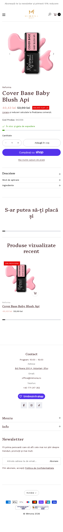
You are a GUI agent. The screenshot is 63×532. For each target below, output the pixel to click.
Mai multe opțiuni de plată (31, 160)
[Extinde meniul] (3, 14)
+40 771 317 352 (31, 387)
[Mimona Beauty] (31, 14)
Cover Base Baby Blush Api (20, 306)
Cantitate (7, 135)
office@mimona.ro (31, 378)
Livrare (5, 112)
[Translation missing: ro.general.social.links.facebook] (24, 405)
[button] (49, 14)
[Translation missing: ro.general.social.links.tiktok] (39, 405)
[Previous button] (9, 53)
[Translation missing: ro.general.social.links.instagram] (31, 405)
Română (30, 493)
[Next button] (53, 53)
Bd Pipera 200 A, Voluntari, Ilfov (31, 368)
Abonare (54, 461)
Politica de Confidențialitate (39, 468)
